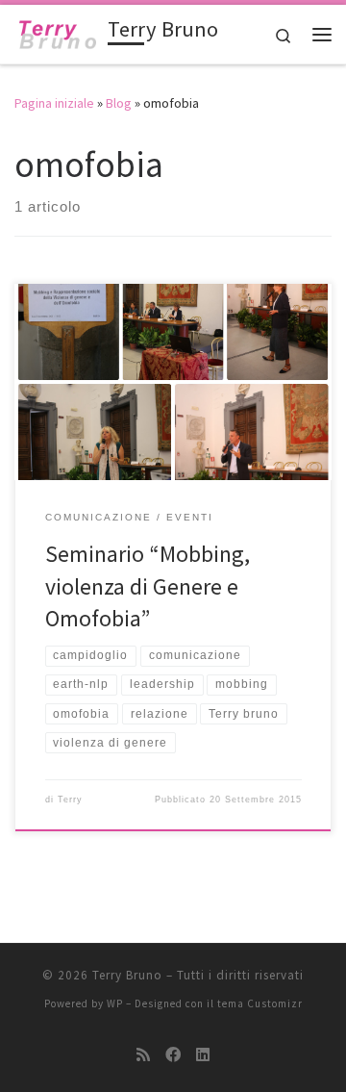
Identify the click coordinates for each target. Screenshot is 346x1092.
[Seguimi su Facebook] (173, 1055)
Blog (119, 103)
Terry (70, 799)
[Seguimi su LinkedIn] (203, 1055)
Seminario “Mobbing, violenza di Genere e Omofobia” (147, 586)
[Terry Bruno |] (57, 31)
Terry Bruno (127, 975)
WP (115, 1003)
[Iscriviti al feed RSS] (143, 1055)
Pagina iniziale (54, 103)
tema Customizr (260, 1003)
